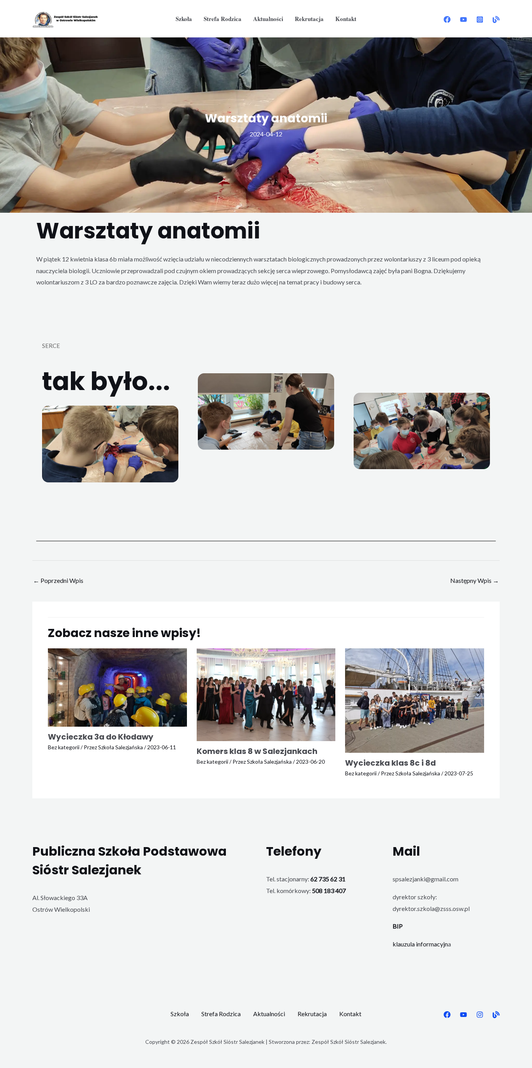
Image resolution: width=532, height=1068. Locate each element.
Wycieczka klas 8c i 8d (390, 762)
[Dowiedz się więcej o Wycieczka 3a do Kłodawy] (117, 686)
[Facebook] (447, 19)
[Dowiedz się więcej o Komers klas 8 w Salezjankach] (266, 693)
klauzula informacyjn (420, 944)
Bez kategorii (63, 747)
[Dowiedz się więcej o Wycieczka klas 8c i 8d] (414, 699)
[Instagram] (479, 19)
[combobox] (266, 270)
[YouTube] (463, 19)
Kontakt (345, 18)
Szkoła (184, 18)
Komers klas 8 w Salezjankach (257, 751)
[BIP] (496, 19)
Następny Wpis (474, 580)
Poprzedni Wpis (58, 580)
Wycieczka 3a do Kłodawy (100, 736)
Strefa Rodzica (222, 18)
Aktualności (268, 18)
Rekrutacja (309, 18)
